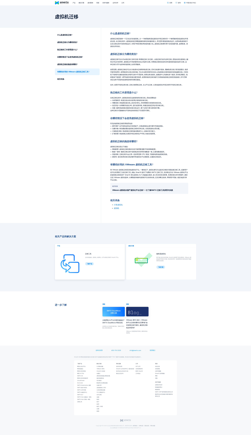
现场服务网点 (158, 387)
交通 (98, 408)
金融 (98, 397)
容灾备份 (99, 380)
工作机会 (138, 373)
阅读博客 (137, 311)
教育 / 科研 (100, 406)
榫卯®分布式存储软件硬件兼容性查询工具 (164, 395)
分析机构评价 (139, 368)
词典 (156, 378)
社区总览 (157, 366)
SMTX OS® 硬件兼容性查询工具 (164, 392)
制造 (98, 399)
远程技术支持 (158, 384)
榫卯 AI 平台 (80, 373)
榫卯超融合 (80, 368)
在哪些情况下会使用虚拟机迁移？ (70, 57)
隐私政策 (147, 425)
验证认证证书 (119, 373)
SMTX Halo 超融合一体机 (84, 397)
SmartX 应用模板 (160, 373)
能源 (98, 411)
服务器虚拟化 (100, 378)
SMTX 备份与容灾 (82, 387)
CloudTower (81, 380)
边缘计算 (99, 385)
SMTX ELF (80, 394)
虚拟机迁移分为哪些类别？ (67, 42)
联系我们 (152, 350)
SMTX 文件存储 (81, 390)
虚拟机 (116, 208)
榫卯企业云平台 (81, 366)
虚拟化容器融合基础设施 (103, 375)
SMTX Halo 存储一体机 (83, 399)
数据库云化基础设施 (102, 382)
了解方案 (160, 267)
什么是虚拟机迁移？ (65, 35)
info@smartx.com (135, 350)
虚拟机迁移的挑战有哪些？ (67, 64)
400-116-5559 (116, 350)
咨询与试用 (99, 350)
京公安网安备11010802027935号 (119, 427)
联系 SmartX (139, 371)
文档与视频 (158, 371)
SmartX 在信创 (101, 371)
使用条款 (135, 425)
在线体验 (157, 368)
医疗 (98, 401)
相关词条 (60, 79)
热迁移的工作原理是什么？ (67, 50)
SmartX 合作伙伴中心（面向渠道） (125, 368)
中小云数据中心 (101, 392)
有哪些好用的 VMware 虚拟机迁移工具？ (73, 72)
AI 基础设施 (100, 366)
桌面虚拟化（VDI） (101, 387)
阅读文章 (113, 311)
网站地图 (152, 425)
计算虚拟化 (118, 205)
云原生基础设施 (101, 390)
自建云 (98, 373)
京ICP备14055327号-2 (134, 427)
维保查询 (157, 389)
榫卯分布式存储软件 (82, 378)
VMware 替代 (100, 368)
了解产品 (89, 263)
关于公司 (138, 366)
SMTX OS (80, 375)
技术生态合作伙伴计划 (122, 371)
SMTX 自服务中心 (82, 392)
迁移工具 (79, 401)
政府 (98, 404)
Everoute (80, 382)
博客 (156, 375)
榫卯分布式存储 (81, 371)
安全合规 (99, 394)
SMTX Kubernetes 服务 (84, 385)
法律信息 (141, 425)
